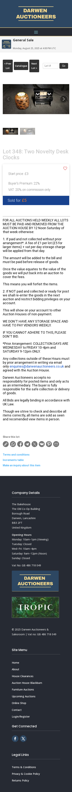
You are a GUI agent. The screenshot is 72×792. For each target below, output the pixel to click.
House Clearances (22, 676)
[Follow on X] (23, 738)
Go (63, 65)
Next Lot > (34, 65)
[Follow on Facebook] (15, 738)
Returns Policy (20, 780)
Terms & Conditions (24, 767)
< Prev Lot (7, 65)
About (15, 669)
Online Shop (19, 703)
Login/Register (21, 716)
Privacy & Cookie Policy (26, 774)
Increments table (13, 460)
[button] (63, 99)
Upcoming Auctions (23, 696)
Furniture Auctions (23, 689)
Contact (17, 710)
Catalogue (21, 65)
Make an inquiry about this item (21, 465)
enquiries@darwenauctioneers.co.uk (37, 366)
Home (15, 662)
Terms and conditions (16, 454)
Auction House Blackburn (27, 683)
